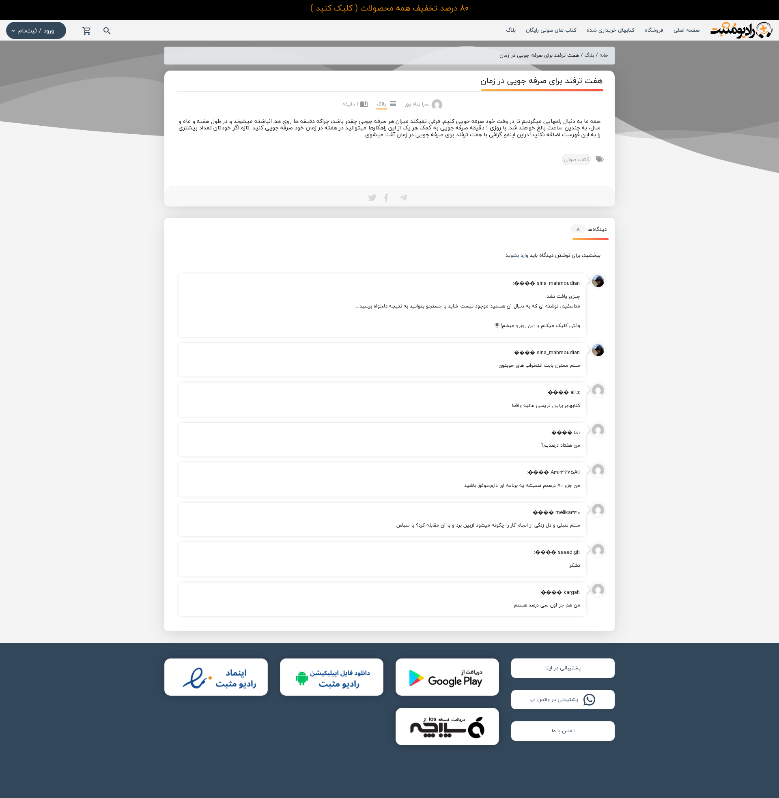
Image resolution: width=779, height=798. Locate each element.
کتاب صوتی (576, 159)
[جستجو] (107, 31)
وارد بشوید (517, 255)
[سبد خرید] (87, 31)
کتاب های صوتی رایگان (551, 30)
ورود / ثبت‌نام (36, 30)
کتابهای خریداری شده (611, 30)
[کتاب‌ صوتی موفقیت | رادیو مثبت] (741, 30)
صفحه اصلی (686, 30)
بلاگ (511, 30)
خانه (603, 56)
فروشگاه (654, 30)
